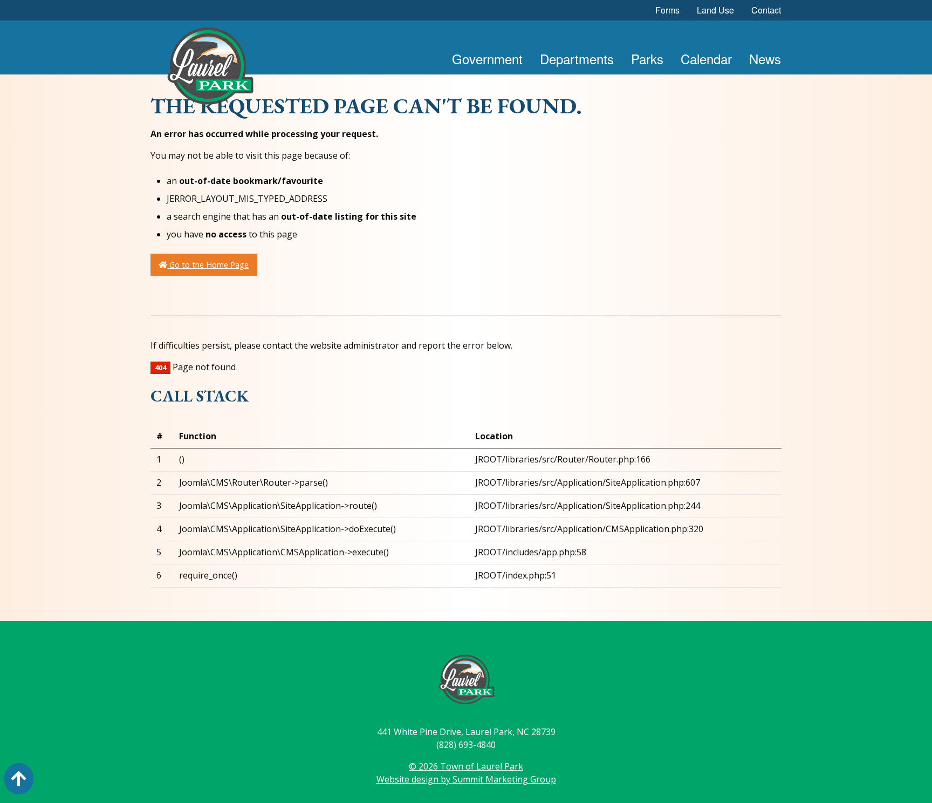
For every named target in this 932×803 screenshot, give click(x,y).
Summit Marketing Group (504, 779)
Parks (647, 58)
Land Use (715, 10)
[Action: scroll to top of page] (18, 778)
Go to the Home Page (208, 265)
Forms (667, 10)
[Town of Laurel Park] (209, 69)
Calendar (706, 58)
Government (487, 58)
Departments (577, 58)
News (765, 58)
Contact (766, 10)
